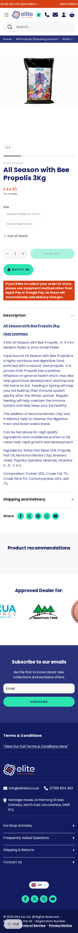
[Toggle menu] (6, 15)
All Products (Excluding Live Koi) (37, 39)
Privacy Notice (60, 925)
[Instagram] (43, 899)
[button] (39, 27)
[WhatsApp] (46, 516)
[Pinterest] (38, 516)
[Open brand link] (35, 611)
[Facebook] (20, 516)
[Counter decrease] (7, 253)
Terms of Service (32, 925)
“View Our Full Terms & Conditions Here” (35, 746)
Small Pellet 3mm (19, 224)
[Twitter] (29, 516)
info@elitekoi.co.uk (24, 788)
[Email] (55, 516)
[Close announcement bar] (74, 3)
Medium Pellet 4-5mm (23, 214)
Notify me (21, 269)
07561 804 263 (61, 788)
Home (7, 39)
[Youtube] (53, 899)
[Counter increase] (23, 253)
